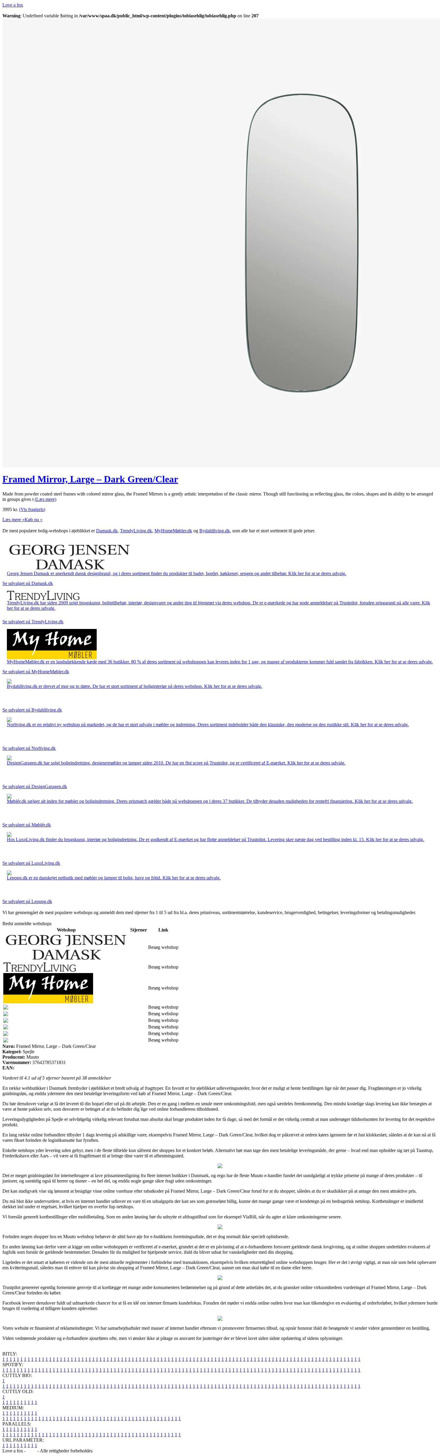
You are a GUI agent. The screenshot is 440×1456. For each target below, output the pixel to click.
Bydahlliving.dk (214, 530)
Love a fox (12, 4)
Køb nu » (34, 519)
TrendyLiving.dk (136, 530)
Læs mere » (13, 519)
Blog (31, 1450)
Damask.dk (107, 530)
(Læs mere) (45, 499)
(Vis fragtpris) (32, 509)
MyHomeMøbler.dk (173, 530)
